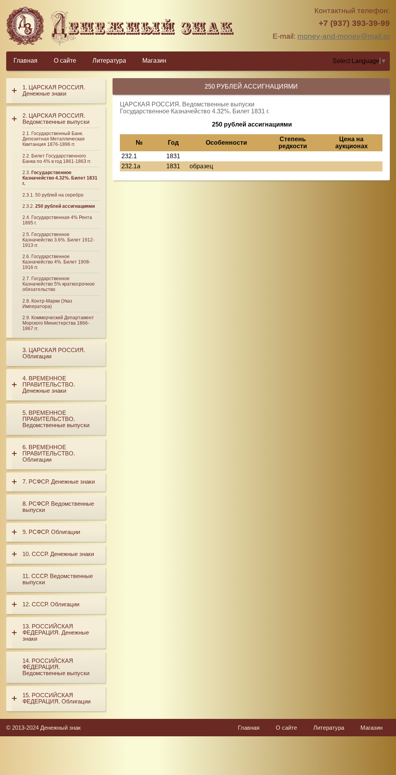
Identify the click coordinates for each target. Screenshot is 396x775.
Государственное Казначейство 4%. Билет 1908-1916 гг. (56, 262)
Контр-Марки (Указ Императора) (47, 303)
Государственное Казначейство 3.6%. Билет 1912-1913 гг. (58, 240)
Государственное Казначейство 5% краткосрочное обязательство (58, 284)
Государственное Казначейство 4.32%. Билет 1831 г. (59, 178)
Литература (109, 60)
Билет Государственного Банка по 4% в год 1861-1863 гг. (56, 158)
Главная (26, 60)
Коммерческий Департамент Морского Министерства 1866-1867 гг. (58, 323)
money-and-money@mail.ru (343, 36)
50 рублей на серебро (59, 195)
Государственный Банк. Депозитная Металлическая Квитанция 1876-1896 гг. (53, 139)
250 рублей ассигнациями (65, 206)
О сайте (65, 60)
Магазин (154, 60)
